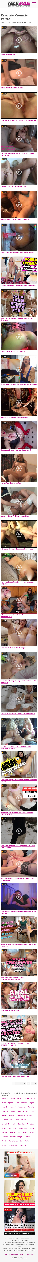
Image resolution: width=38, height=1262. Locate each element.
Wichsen (5, 1132)
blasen (23, 1120)
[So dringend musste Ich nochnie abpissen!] (19, 435)
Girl (21, 1141)
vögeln (29, 1115)
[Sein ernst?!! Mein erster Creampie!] (19, 632)
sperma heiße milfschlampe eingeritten (15, 516)
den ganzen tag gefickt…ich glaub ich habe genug (18, 120)
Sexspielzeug (12, 1145)
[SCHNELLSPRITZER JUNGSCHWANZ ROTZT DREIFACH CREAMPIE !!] (19, 1028)
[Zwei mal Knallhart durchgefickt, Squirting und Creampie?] (19, 303)
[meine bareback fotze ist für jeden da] (19, 336)
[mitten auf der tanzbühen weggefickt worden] (19, 534)
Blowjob (13, 1111)
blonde (32, 1132)
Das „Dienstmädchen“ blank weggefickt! (15, 1076)
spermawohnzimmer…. (9, 54)
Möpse (25, 1132)
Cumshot (13, 1107)
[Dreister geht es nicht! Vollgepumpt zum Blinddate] (19, 369)
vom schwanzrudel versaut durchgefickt (15, 219)
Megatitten (31, 1124)
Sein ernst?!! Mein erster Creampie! (13, 648)
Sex (19, 1111)
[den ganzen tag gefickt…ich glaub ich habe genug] (19, 105)
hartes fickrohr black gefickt (11, 483)
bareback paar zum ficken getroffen (13, 186)
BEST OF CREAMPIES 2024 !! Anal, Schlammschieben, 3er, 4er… (12, 978)
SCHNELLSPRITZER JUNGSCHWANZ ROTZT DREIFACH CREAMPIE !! (16, 1044)
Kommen (5, 1111)
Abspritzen (31, 1107)
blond (32, 1128)
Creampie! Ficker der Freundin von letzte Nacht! (18, 714)
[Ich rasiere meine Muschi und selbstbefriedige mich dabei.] (19, 138)
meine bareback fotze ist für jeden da (14, 351)
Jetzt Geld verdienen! (26, 1254)
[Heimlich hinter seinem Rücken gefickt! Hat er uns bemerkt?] (19, 929)
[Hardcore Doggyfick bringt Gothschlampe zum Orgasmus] (19, 567)
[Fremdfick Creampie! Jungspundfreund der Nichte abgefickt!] (19, 665)
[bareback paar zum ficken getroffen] (19, 171)
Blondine (5, 1137)
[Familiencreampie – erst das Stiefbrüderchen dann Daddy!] (19, 764)
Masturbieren (13, 1141)
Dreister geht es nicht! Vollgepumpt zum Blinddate (19, 384)
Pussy (13, 1098)
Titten (4, 1128)
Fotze (27, 1098)
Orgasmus (22, 1107)
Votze (33, 1098)
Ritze (17, 1103)
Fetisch (4, 1107)
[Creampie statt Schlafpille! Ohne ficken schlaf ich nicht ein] (19, 896)
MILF (14, 1124)
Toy (30, 1145)
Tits (18, 1132)
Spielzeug (23, 1145)
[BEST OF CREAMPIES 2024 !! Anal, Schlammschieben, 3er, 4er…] (19, 962)
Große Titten (14, 1120)
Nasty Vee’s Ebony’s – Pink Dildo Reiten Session (17, 252)
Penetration (21, 1115)
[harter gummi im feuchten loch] (19, 72)
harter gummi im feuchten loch (12, 87)
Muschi (19, 1098)
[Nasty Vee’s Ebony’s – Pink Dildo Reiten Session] (19, 237)
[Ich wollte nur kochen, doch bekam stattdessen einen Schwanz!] (19, 600)
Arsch (4, 1141)
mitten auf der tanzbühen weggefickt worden (17, 549)
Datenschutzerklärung (11, 1254)
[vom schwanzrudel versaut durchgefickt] (19, 204)
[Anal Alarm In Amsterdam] (19, 995)
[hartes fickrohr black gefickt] (19, 468)
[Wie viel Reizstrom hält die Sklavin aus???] (19, 402)
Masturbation (22, 1128)
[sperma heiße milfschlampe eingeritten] (19, 501)
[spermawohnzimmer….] (19, 39)
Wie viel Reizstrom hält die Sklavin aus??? (15, 417)
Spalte (10, 1103)
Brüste (12, 1132)
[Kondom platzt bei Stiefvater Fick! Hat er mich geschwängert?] (19, 797)
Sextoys (27, 1141)
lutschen (21, 1124)
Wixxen (28, 1137)
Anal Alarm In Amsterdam (10, 1010)
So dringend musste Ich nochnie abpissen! (16, 450)
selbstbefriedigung (16, 1137)
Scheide (24, 1103)
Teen (4, 1145)
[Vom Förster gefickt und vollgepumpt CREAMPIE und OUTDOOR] (19, 830)
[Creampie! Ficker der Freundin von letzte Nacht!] (19, 698)
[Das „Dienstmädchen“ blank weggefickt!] (19, 1061)
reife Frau (12, 1128)
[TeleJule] (19, 4)
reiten (4, 1115)
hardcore (5, 1098)
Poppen (11, 1115)
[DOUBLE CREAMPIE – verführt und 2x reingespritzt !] (19, 270)
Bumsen (5, 1120)
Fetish (25, 1111)
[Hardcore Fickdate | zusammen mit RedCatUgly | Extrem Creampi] (19, 863)
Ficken (32, 1111)
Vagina (31, 1103)
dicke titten (6, 1124)
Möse (4, 1103)
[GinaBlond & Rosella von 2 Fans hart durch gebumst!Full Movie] (19, 731)
